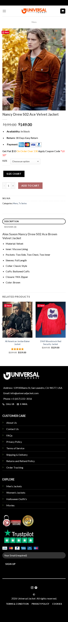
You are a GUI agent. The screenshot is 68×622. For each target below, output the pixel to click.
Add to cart (30, 185)
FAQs (9, 435)
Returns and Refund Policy (20, 460)
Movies (10, 505)
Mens (34, 22)
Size (4, 161)
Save (7, 32)
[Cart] (62, 11)
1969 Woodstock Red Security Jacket (50, 342)
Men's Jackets (14, 486)
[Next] (65, 330)
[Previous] (2, 330)
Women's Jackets (15, 492)
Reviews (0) (10, 227)
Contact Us (12, 428)
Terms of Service (15, 448)
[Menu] (4, 11)
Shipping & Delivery (17, 454)
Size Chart (14, 173)
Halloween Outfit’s (16, 499)
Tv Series (23, 203)
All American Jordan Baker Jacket (17, 342)
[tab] (34, 221)
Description (11, 221)
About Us (11, 422)
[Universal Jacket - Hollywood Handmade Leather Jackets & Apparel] (34, 11)
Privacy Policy (14, 441)
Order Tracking (14, 467)
